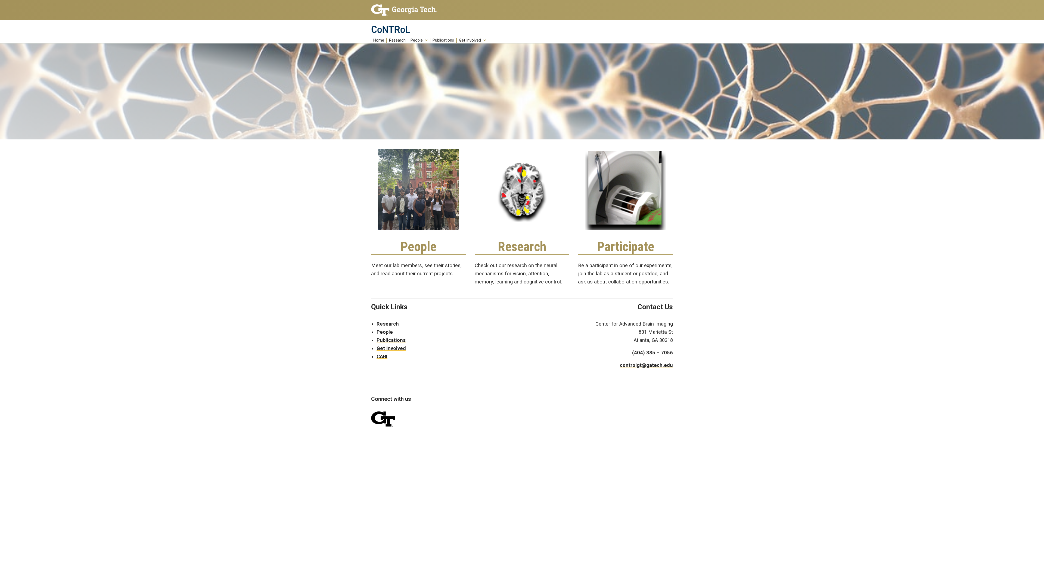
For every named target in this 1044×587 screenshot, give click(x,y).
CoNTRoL (390, 29)
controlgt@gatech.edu (646, 365)
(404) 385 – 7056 (652, 352)
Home (378, 40)
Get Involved (470, 40)
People (417, 40)
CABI (382, 356)
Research (397, 40)
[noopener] (404, 10)
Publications (443, 40)
